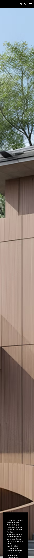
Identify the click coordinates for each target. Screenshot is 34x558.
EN (25, 4)
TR (21, 4)
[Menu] (30, 4)
